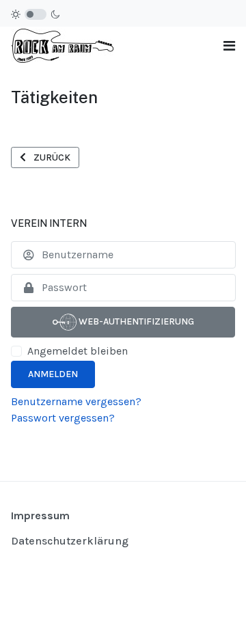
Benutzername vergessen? (76, 401)
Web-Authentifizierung (135, 321)
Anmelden (53, 374)
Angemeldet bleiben (77, 350)
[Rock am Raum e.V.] (62, 44)
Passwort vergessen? (63, 417)
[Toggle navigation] (229, 46)
